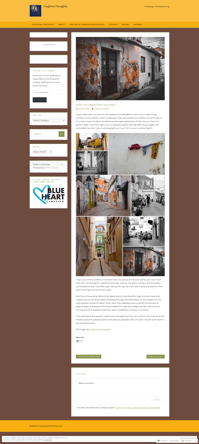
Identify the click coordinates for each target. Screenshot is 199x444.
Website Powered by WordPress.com (45, 426)
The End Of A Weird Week (88, 356)
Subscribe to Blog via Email (44, 71)
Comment (156, 400)
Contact (113, 25)
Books (125, 25)
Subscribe (40, 100)
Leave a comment (101, 109)
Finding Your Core (154, 356)
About (61, 25)
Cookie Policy (47, 440)
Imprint (138, 25)
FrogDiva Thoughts (55, 6)
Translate (54, 168)
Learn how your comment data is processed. (138, 407)
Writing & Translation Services (87, 25)
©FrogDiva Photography (99, 329)
